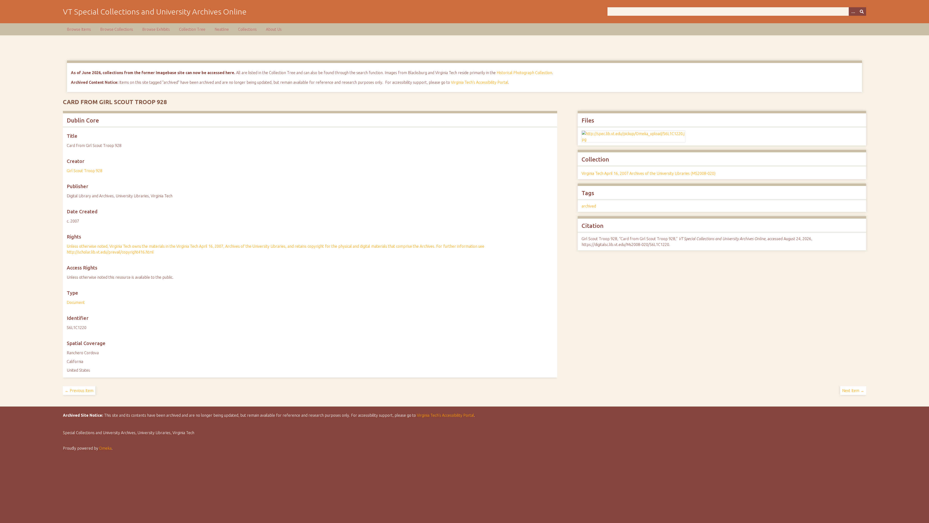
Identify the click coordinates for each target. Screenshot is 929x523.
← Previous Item (79, 390)
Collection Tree (192, 29)
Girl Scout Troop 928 (84, 171)
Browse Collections (116, 29)
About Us (274, 29)
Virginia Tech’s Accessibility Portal (445, 415)
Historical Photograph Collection (524, 72)
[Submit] (861, 11)
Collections (247, 29)
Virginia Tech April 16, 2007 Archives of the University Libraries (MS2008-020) (648, 173)
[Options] (853, 11)
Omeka (105, 448)
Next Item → (853, 390)
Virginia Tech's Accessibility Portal (479, 82)
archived (589, 206)
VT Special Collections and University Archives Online (155, 11)
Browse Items (79, 29)
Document (76, 302)
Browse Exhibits (156, 29)
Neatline (222, 29)
